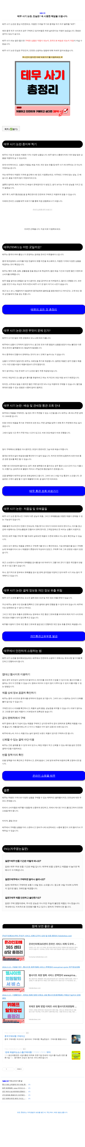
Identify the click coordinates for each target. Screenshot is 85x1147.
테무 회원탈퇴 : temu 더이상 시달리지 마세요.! (15, 1088)
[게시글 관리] (11, 1069)
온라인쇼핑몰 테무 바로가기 (42, 209)
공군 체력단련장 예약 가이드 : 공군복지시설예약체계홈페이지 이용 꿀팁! (15, 1098)
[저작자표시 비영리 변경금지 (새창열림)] (27, 1069)
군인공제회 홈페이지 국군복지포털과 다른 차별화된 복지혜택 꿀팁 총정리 (15, 1095)
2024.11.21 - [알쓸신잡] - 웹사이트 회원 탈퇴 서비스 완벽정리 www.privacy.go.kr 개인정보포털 (41, 967)
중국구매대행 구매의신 (15, 1036)
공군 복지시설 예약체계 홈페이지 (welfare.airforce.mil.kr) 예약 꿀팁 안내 (15, 1091)
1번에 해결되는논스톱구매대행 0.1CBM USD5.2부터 (28, 1052)
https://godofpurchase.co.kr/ (15, 1033)
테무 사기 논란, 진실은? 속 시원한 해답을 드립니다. (42, 16)
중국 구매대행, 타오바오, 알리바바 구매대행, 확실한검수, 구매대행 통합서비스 (36, 1039)
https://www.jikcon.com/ (13, 1049)
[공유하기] (8, 1069)
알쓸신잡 (42, 13)
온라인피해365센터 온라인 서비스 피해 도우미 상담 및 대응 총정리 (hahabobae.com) (37, 936)
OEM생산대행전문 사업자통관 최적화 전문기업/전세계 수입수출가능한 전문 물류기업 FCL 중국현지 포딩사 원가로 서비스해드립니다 (36, 1056)
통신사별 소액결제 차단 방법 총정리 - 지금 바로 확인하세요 (15, 1084)
